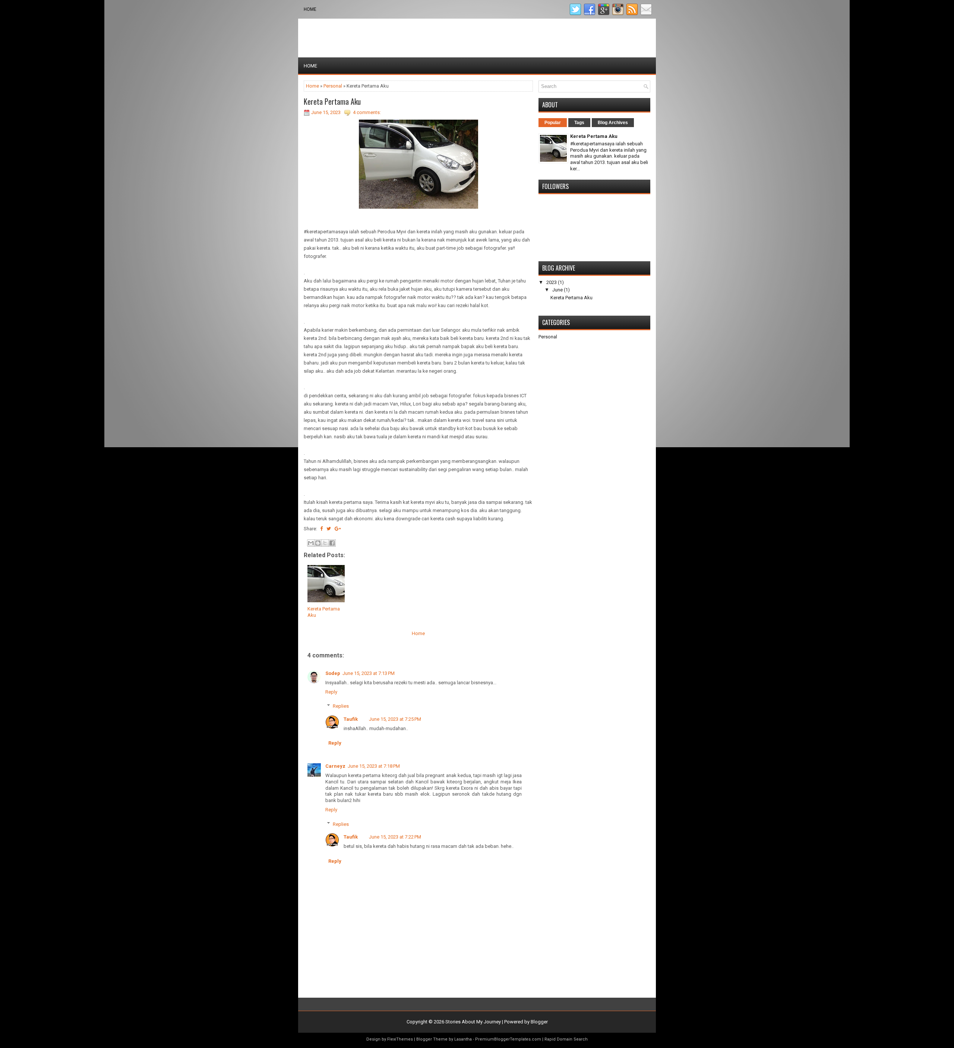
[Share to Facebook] (332, 543)
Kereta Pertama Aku (332, 101)
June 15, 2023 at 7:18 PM (374, 766)
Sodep (332, 673)
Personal (332, 86)
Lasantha (463, 1039)
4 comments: (367, 112)
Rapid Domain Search (566, 1039)
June (557, 290)
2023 (551, 282)
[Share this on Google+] (338, 528)
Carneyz (335, 766)
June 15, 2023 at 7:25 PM (395, 719)
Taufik (351, 719)
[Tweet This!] (329, 528)
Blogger (539, 1022)
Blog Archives (613, 122)
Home (310, 9)
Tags (579, 122)
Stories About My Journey (473, 1022)
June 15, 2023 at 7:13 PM (368, 673)
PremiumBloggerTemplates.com (508, 1039)
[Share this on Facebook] (321, 528)
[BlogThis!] (318, 543)
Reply (331, 692)
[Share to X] (325, 543)
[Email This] (311, 543)
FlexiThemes (400, 1039)
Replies (341, 706)
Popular (552, 122)
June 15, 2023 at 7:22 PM (395, 837)
